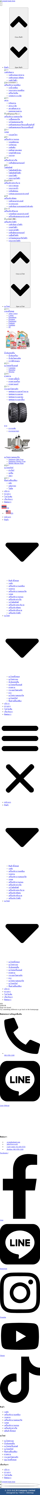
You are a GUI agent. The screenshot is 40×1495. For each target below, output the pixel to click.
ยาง (5, 426)
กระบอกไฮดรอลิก (11, 389)
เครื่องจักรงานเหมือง (12, 85)
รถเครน (12, 589)
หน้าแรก (7, 517)
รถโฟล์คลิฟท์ (14, 602)
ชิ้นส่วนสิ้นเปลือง (10, 480)
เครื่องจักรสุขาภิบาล (12, 183)
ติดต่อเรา (7, 714)
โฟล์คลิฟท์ (8, 167)
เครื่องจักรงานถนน (11, 139)
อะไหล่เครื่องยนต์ (11, 366)
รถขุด (6, 132)
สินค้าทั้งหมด (14, 580)
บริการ (7, 703)
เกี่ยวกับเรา (8, 712)
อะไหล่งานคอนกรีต (12, 457)
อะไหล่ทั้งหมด (14, 676)
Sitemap (30, 1493)
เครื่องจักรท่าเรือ (10, 160)
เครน (6, 100)
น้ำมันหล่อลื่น (9, 353)
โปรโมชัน (8, 709)
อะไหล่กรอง (13, 679)
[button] (20, 758)
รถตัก (11, 583)
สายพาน (7, 376)
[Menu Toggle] (1, 4)
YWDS (21, 1493)
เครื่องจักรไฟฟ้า (10, 222)
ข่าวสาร (7, 706)
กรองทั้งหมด (9, 311)
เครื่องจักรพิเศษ (10, 198)
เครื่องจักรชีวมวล (11, 211)
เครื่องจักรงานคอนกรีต (13, 116)
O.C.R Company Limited (23, 1490)
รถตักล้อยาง (9, 72)
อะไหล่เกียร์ (8, 468)
